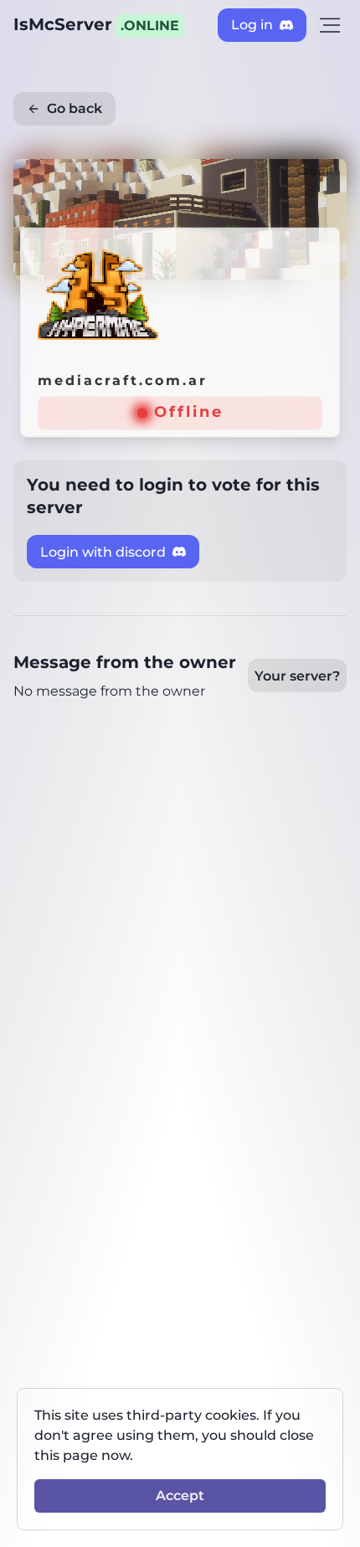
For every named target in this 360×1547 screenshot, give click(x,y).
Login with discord (103, 552)
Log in (252, 25)
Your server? (297, 676)
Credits (318, 170)
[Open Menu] (330, 25)
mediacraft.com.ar (123, 380)
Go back (74, 108)
